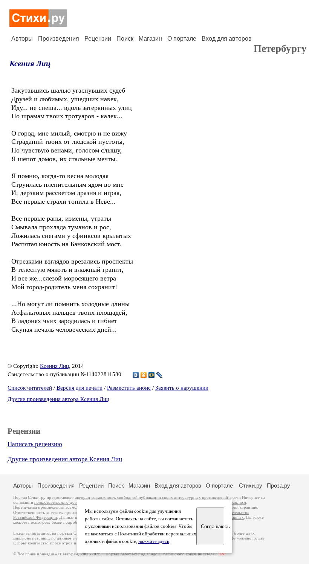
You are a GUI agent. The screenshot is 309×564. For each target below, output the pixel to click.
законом (238, 502)
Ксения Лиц (29, 63)
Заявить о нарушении (181, 388)
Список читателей (30, 388)
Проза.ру (278, 485)
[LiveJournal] (160, 375)
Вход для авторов (227, 38)
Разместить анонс (129, 388)
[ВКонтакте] (136, 375)
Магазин (150, 38)
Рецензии (97, 38)
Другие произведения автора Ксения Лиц (58, 399)
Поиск (124, 38)
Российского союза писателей (189, 554)
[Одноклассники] (144, 375)
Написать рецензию (35, 444)
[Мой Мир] (152, 375)
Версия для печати (79, 388)
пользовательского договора (60, 502)
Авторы (22, 38)
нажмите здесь (153, 541)
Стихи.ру (250, 485)
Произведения (58, 38)
